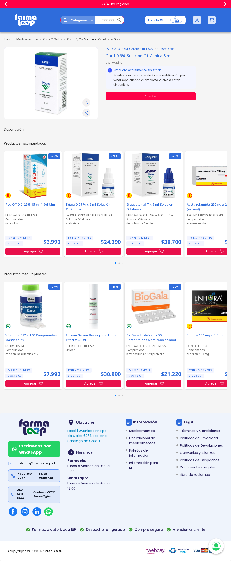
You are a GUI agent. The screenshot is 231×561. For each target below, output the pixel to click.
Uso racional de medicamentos (142, 440)
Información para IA (143, 465)
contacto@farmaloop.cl (34, 463)
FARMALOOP (51, 551)
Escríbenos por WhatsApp (35, 449)
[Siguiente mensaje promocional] (225, 4)
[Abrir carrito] (212, 20)
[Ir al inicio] (26, 20)
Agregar (30, 251)
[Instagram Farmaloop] (25, 511)
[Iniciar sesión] (197, 20)
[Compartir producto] (86, 113)
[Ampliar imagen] (86, 102)
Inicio (8, 39)
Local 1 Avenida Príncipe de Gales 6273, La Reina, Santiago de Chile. (87, 435)
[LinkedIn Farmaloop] (37, 511)
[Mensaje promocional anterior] (6, 4)
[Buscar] (119, 20)
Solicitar (151, 96)
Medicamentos (27, 39)
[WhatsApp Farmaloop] (48, 511)
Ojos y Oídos (52, 39)
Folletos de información (139, 453)
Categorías (79, 20)
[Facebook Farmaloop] (13, 511)
